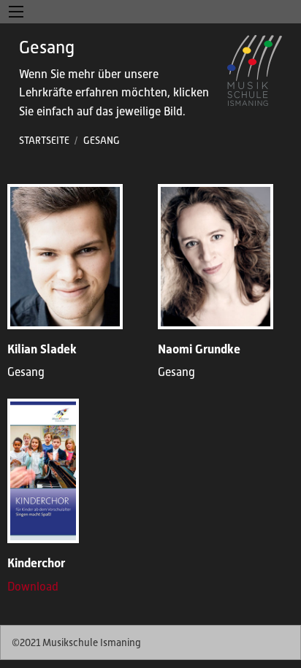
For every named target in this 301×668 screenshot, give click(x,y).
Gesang (101, 140)
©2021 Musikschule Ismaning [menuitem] (76, 642)
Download (32, 587)
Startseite (44, 140)
